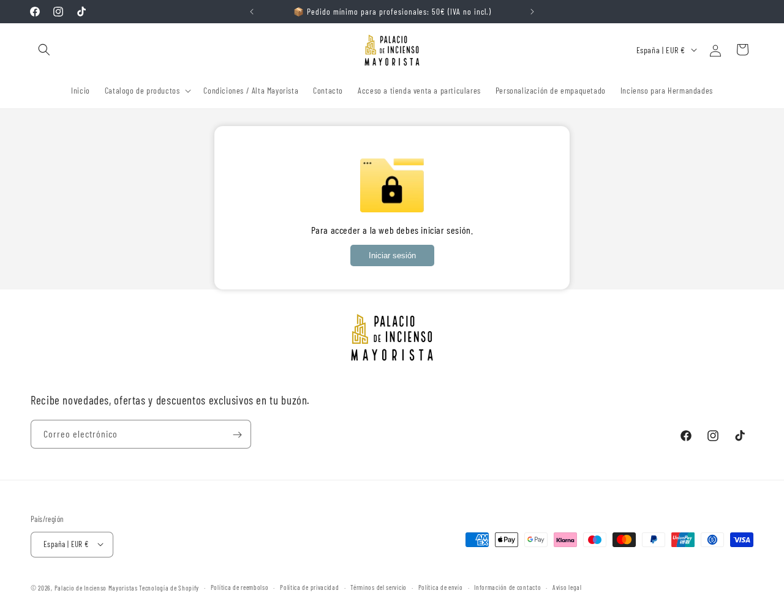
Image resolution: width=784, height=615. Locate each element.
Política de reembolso (240, 587)
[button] (44, 49)
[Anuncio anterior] (251, 11)
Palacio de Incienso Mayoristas (96, 587)
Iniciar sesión (392, 255)
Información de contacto (507, 587)
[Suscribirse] (237, 434)
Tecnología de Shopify (169, 587)
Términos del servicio (378, 587)
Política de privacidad (309, 587)
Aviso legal (567, 587)
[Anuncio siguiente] (532, 11)
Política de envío (440, 587)
